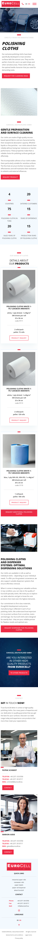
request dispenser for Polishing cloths (19, 629)
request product (10, 177)
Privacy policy (19, 938)
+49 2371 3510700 (23, 4)
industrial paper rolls (19, 880)
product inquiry (19, 338)
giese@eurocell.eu (11, 846)
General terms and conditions (14, 935)
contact (8, 788)
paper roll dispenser (19, 888)
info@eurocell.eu (23, 906)
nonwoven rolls (19, 882)
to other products (19, 673)
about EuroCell (19, 890)
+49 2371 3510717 (12, 779)
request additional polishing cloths (19, 513)
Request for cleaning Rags (16, 76)
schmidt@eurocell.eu (12, 782)
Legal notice (28, 935)
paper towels (19, 885)
